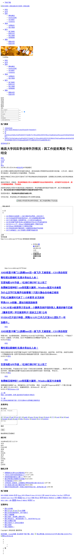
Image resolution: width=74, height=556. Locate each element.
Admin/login (8, 128)
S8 (50, 495)
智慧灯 (30, 500)
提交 (3, 430)
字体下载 (8, 2)
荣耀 (33, 498)
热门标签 (11, 31)
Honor (19, 495)
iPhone (37, 498)
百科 (6, 13)
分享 (17, 389)
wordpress (11, 21)
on (5, 131)
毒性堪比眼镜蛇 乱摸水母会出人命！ (19, 277)
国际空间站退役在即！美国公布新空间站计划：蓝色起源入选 (25, 487)
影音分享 (11, 43)
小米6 (6, 500)
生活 (6, 11)
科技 (6, 9)
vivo (56, 498)
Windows (13, 389)
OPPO (23, 495)
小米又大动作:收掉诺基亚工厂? (15, 475)
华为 (16, 498)
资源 (6, 23)
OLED (39, 495)
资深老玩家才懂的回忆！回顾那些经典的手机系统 (24, 228)
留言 (6, 29)
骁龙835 (65, 498)
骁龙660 (51, 498)
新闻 (14, 500)
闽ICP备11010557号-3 (65, 534)
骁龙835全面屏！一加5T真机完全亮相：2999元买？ (25, 216)
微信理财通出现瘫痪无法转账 (15, 479)
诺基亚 (6, 495)
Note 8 (29, 498)
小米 (43, 495)
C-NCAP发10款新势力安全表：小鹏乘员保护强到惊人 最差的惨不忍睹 (37, 307)
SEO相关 (11, 19)
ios (34, 500)
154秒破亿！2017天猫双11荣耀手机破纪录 (22, 230)
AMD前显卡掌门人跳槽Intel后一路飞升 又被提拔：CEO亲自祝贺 (34, 272)
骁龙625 (25, 500)
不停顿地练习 (9, 481)
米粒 (32, 534)
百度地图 (4, 534)
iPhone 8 (28, 495)
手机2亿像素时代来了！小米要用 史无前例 (22, 297)
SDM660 (11, 495)
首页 (2, 143)
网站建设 (11, 15)
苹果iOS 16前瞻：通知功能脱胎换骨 (19, 302)
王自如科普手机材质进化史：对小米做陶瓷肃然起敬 (25, 218)
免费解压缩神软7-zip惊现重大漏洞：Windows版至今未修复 (31, 287)
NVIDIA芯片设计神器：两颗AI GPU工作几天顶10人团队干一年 (33, 317)
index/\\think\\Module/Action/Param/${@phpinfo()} (20, 129)
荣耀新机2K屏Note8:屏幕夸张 (15, 473)
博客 (6, 39)
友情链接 (11, 37)
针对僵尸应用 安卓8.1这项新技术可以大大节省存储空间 (26, 222)
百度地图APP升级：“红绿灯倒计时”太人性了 (24, 282)
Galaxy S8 (34, 495)
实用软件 (11, 25)
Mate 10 (24, 498)
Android (3, 498)
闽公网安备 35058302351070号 (47, 534)
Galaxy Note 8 (10, 498)
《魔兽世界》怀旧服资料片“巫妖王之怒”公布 (24, 312)
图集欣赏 (11, 41)
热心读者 (11, 35)
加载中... (5, 322)
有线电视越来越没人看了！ (14, 477)
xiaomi (47, 495)
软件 (68, 495)
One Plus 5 (60, 495)
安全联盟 (20, 534)
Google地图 (12, 534)
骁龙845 (46, 498)
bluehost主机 (12, 17)
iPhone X (19, 500)
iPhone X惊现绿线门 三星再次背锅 (19, 226)
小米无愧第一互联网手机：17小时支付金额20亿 (24, 220)
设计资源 (11, 27)
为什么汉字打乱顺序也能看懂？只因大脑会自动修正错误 (30, 292)
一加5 (10, 500)
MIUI (2, 495)
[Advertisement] (17, 253)
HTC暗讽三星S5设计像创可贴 (15, 485)
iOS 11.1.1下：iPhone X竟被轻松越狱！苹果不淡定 (24, 224)
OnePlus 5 (54, 495)
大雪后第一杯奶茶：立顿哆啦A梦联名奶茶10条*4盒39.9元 (24, 483)
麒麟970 (60, 498)
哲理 (41, 498)
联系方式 (11, 33)
